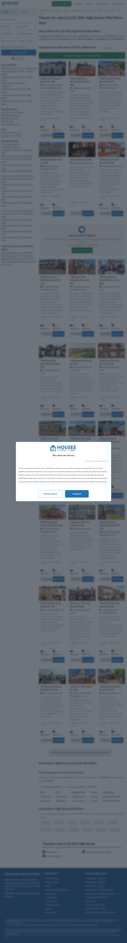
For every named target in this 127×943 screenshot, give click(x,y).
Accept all (77, 494)
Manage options (51, 494)
